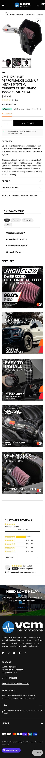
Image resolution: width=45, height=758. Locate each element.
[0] (41, 5)
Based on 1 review (12, 526)
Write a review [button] (22, 530)
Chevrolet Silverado (15, 239)
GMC (8, 225)
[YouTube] (16, 653)
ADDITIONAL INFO (10, 187)
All (7, 220)
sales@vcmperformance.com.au (15, 683)
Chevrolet (28, 220)
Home (7, 12)
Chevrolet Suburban (16, 245)
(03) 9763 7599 (11, 678)
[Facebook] (4, 652)
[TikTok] (21, 652)
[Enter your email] (40, 705)
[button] (10, 537)
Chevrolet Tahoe (14, 252)
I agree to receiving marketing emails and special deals (23, 711)
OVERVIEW (7, 141)
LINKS (5, 723)
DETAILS (6, 181)
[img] (17, 566)
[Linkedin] (27, 652)
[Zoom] (38, 20)
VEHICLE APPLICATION (14, 211)
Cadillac (16, 220)
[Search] (38, 5)
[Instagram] (10, 652)
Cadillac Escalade (14, 233)
